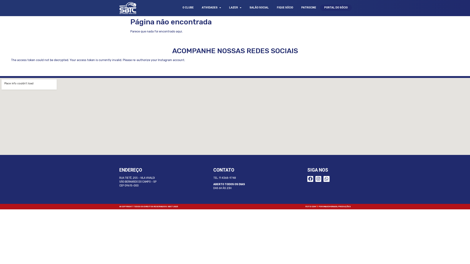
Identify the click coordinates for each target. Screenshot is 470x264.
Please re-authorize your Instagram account (153, 60)
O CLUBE (188, 7)
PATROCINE (308, 7)
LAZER (233, 7)
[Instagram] (318, 179)
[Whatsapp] (326, 179)
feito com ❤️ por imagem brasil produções (328, 207)
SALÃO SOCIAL (259, 7)
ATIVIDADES (210, 7)
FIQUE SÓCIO (285, 7)
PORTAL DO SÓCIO (336, 7)
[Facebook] (310, 179)
